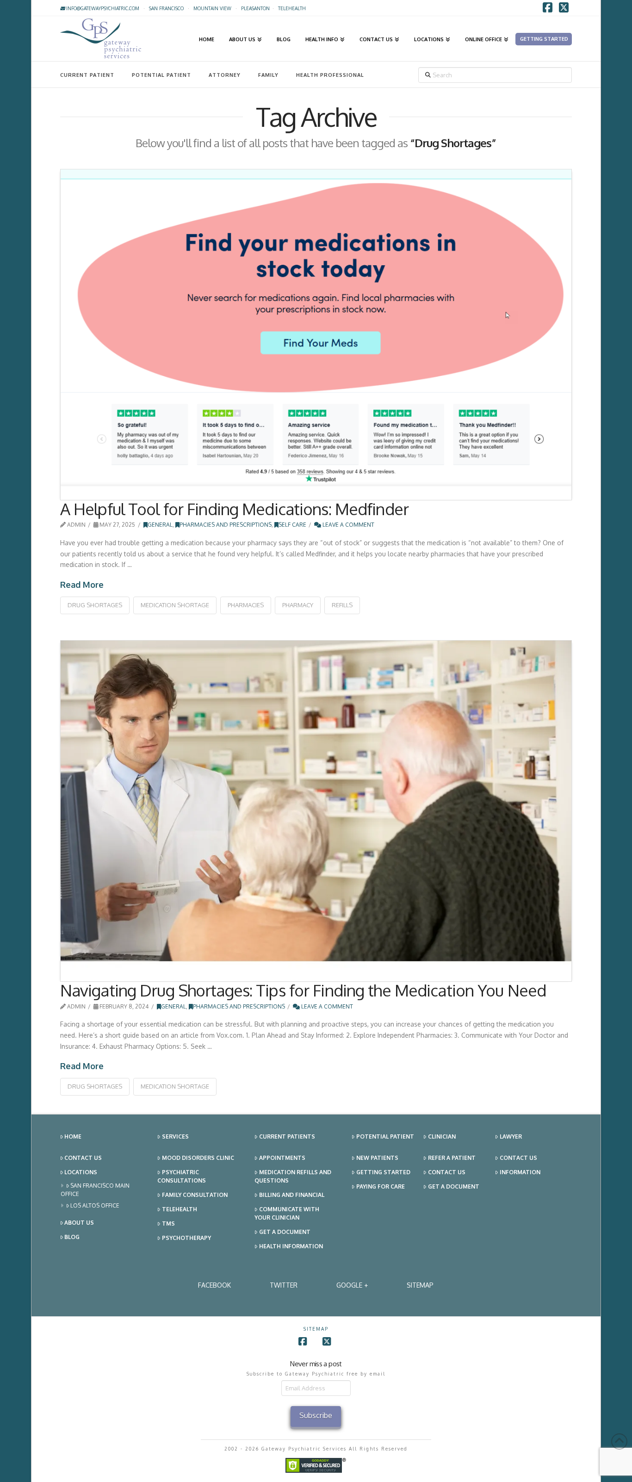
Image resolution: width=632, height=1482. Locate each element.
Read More (82, 584)
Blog (72, 1236)
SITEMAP (420, 1285)
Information (520, 1172)
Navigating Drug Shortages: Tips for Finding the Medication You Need (303, 990)
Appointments (282, 1157)
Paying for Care (380, 1186)
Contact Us (83, 1157)
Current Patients (287, 1136)
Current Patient (87, 75)
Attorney (225, 75)
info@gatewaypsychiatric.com (102, 8)
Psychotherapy (186, 1237)
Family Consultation (195, 1194)
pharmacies (246, 605)
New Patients (377, 1157)
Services (175, 1136)
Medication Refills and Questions (292, 1176)
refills (342, 605)
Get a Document (284, 1231)
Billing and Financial (291, 1194)
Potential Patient (161, 75)
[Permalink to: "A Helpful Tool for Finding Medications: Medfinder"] (316, 334)
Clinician (442, 1136)
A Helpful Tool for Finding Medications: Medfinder (234, 508)
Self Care (292, 524)
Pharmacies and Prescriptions (226, 524)
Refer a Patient (452, 1157)
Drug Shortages (95, 605)
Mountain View (212, 8)
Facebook (214, 1285)
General (160, 524)
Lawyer (511, 1136)
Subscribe (315, 1415)
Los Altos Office (94, 1205)
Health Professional (330, 75)
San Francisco (166, 8)
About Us (79, 1222)
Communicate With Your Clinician (286, 1213)
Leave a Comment (347, 524)
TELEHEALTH (292, 8)
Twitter (283, 1285)
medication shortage (175, 605)
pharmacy (297, 605)
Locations (80, 1172)
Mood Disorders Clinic (198, 1157)
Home (72, 1136)
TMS (168, 1223)
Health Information (291, 1246)
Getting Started (383, 1172)
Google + (352, 1285)
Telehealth (179, 1209)
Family (268, 75)
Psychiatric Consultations (181, 1176)
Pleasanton (255, 8)
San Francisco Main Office (95, 1189)
